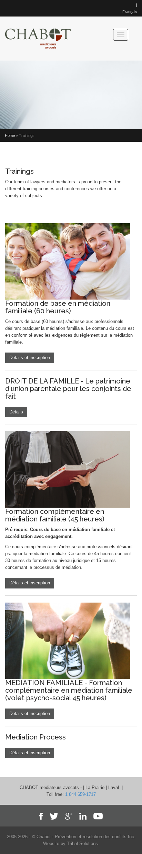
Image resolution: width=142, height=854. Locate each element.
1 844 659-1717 (80, 794)
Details (16, 411)
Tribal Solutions (82, 843)
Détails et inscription (29, 357)
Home (10, 135)
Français (129, 12)
